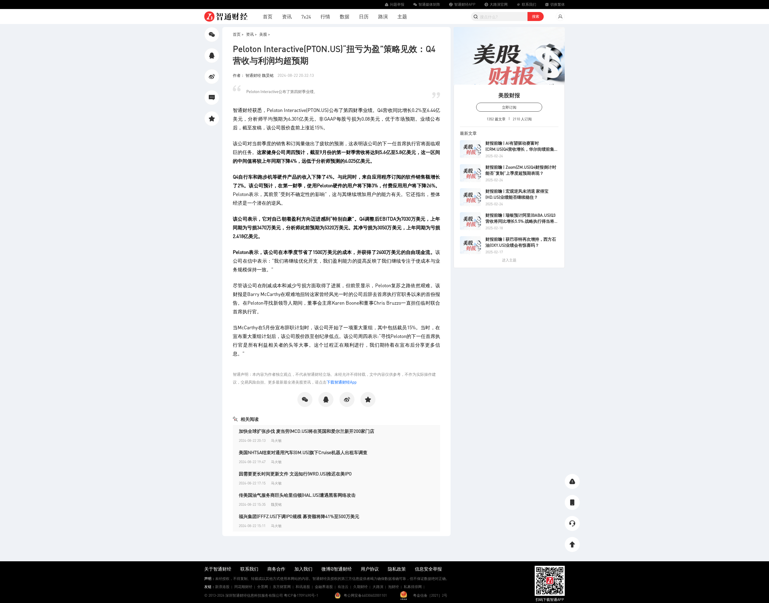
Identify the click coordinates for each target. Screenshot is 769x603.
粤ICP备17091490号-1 (301, 595)
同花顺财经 (243, 586)
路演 (383, 16)
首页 (267, 16)
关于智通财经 (217, 569)
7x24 (306, 17)
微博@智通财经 (336, 569)
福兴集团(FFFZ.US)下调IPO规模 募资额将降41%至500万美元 (299, 516)
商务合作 (276, 569)
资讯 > (251, 34)
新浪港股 (222, 586)
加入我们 (303, 569)
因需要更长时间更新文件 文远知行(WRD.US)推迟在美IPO (295, 474)
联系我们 (249, 569)
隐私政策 (397, 569)
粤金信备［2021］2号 (430, 595)
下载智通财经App (342, 381)
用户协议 (370, 569)
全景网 (262, 586)
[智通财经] (226, 17)
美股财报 (509, 95)
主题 (402, 16)
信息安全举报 (428, 569)
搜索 (535, 16)
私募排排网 (413, 586)
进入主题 (509, 260)
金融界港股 (324, 586)
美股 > (264, 34)
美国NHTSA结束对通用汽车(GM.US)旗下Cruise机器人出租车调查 (303, 452)
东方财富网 (282, 586)
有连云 (343, 586)
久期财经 (360, 586)
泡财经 (393, 586)
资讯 (287, 16)
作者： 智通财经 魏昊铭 (254, 75)
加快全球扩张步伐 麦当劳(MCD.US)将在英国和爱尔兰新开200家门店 (306, 431)
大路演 (377, 586)
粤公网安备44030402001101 (365, 595)
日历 (364, 16)
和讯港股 (303, 586)
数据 (344, 16)
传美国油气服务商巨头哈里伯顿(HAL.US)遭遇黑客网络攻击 (297, 495)
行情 (325, 16)
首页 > (238, 34)
